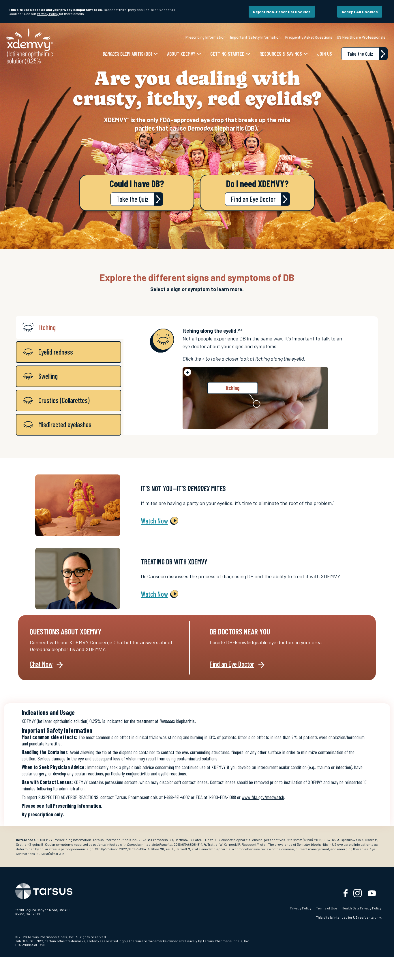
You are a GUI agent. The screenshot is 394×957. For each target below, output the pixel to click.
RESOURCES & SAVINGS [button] (281, 53)
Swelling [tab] (48, 376)
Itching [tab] (47, 327)
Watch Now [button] (154, 521)
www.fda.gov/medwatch (263, 797)
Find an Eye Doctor (253, 199)
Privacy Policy (301, 908)
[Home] (29, 46)
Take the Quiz (133, 199)
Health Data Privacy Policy (362, 908)
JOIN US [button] (324, 53)
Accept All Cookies (360, 11)
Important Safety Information (255, 37)
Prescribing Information (205, 37)
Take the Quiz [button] (360, 53)
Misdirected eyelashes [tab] (64, 424)
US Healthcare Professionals (361, 37)
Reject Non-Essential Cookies (282, 11)
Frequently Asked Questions (308, 37)
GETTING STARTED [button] (227, 53)
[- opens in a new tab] (94, 891)
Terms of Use (326, 908)
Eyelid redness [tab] (55, 352)
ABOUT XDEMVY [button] (181, 53)
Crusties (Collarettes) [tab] (63, 400)
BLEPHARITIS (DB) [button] (127, 53)
